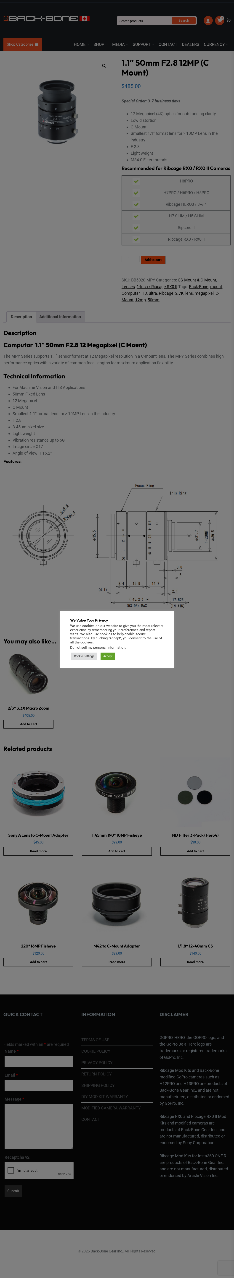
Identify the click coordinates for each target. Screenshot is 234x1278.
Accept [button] (107, 656)
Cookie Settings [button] (84, 656)
